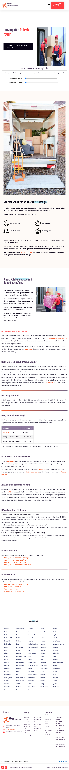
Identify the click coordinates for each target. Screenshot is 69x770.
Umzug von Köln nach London (15, 562)
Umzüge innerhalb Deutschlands (16, 584)
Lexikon (53, 767)
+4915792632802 (10, 729)
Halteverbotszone (32, 472)
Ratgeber (49, 767)
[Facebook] (2, 767)
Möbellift (42, 469)
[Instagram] (6, 767)
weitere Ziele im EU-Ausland (14, 591)
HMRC (9, 492)
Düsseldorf (49, 383)
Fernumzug (28, 349)
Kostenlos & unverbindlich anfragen (16, 46)
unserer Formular (26, 252)
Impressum (58, 767)
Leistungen (27, 712)
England (18, 331)
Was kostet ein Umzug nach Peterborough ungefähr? (22, 515)
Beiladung (6, 432)
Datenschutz (65, 767)
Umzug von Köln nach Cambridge (16, 558)
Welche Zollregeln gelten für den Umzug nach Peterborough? (24, 533)
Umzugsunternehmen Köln (17, 767)
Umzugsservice (48, 713)
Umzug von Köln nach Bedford (15, 560)
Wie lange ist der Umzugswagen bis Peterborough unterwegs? (25, 525)
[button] (49, 5)
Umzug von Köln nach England (56, 338)
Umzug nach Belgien (11, 589)
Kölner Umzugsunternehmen (8, 331)
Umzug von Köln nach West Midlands (17, 565)
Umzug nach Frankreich (12, 587)
